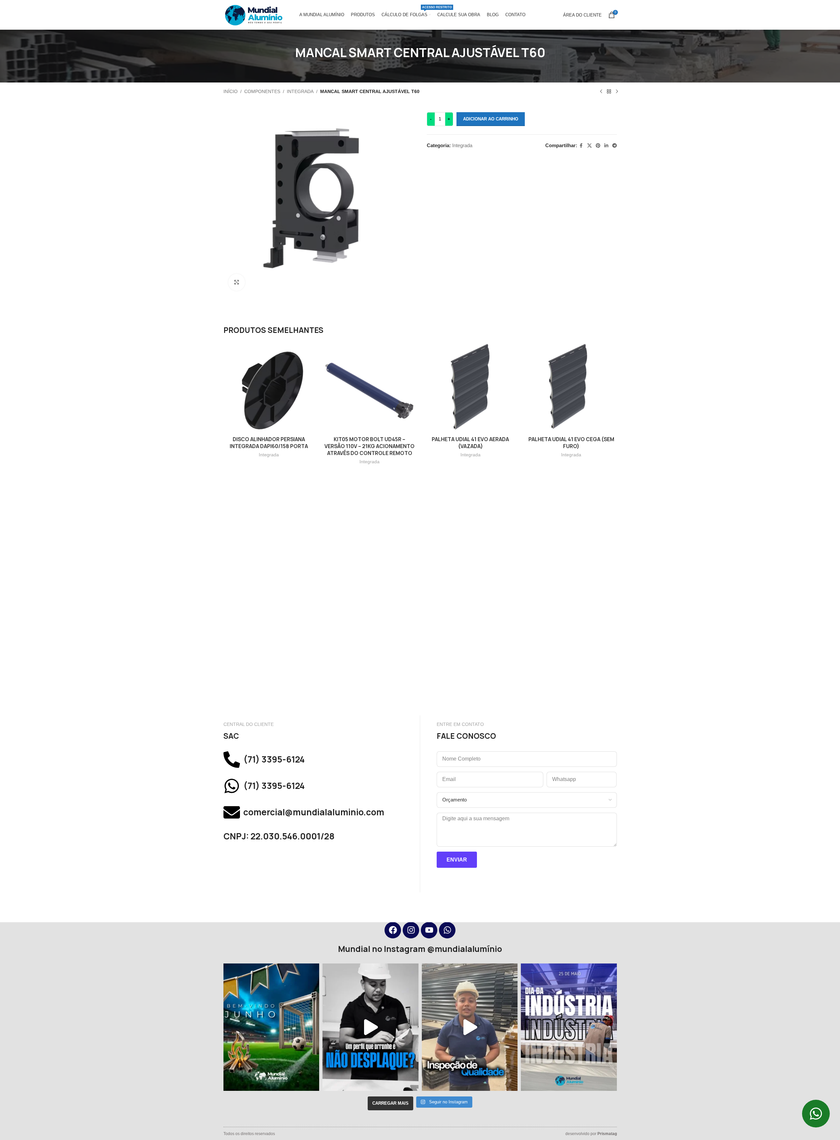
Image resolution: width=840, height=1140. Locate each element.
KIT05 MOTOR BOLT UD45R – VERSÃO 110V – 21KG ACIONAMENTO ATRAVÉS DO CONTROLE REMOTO (369, 446)
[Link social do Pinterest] (598, 145)
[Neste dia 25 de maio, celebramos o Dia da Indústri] (569, 1027)
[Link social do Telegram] (614, 145)
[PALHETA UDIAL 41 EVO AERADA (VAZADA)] (470, 387)
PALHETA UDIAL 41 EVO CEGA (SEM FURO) (571, 443)
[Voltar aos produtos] (609, 92)
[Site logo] (253, 14)
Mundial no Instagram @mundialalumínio (420, 949)
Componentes (262, 91)
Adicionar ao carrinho (490, 118)
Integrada (300, 91)
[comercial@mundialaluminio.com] (231, 812)
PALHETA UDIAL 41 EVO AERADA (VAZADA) (470, 443)
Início (230, 91)
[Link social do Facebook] (581, 145)
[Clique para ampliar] (236, 282)
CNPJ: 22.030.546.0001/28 (279, 836)
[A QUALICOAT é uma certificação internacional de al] (470, 1027)
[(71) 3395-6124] (231, 759)
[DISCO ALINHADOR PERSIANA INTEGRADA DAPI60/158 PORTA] (269, 387)
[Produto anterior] (601, 92)
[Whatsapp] (447, 930)
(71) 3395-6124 (274, 759)
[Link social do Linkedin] (606, 145)
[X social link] (589, 145)
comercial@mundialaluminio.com (313, 812)
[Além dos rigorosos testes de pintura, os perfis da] (370, 1027)
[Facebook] (393, 930)
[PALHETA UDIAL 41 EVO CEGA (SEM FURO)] (571, 387)
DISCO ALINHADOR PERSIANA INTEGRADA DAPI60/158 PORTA (269, 443)
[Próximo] (617, 92)
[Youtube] (429, 930)
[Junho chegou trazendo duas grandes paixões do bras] (271, 1027)
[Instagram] (411, 930)
